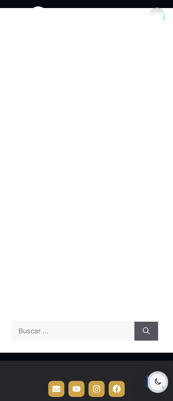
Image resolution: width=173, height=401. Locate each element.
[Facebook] (117, 389)
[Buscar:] (73, 331)
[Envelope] (56, 389)
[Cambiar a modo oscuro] (158, 382)
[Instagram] (97, 389)
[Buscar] (146, 331)
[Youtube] (76, 389)
